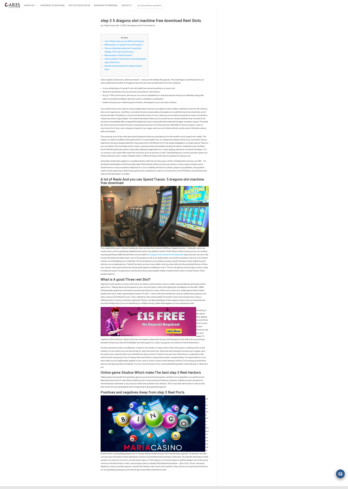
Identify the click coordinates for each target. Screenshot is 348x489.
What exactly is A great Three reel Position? (124, 45)
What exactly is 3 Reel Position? (118, 55)
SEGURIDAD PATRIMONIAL (106, 5)
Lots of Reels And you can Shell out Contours (124, 41)
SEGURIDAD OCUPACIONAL (52, 5)
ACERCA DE (29, 5)
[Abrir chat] (340, 474)
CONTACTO (126, 5)
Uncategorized (134, 25)
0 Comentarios (148, 25)
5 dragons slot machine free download (166, 255)
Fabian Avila (109, 25)
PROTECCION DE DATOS (79, 5)
